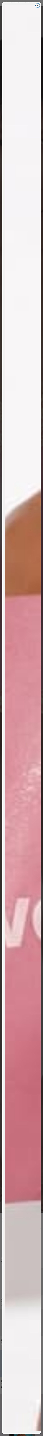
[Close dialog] (37, 5)
